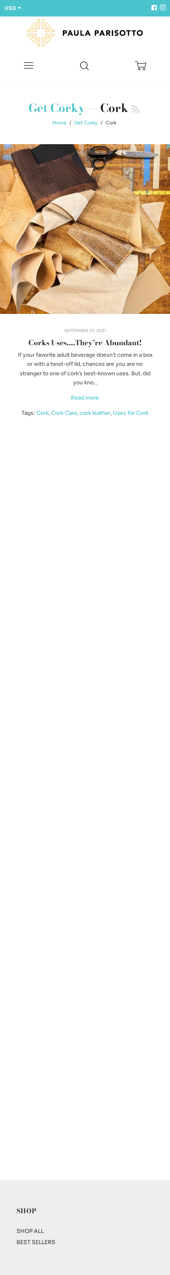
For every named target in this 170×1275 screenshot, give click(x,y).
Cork (42, 412)
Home (59, 122)
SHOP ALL (30, 1231)
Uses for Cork (131, 412)
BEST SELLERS (36, 1242)
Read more (85, 397)
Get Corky (56, 108)
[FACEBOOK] (154, 8)
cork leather (95, 412)
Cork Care (64, 412)
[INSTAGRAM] (161, 8)
